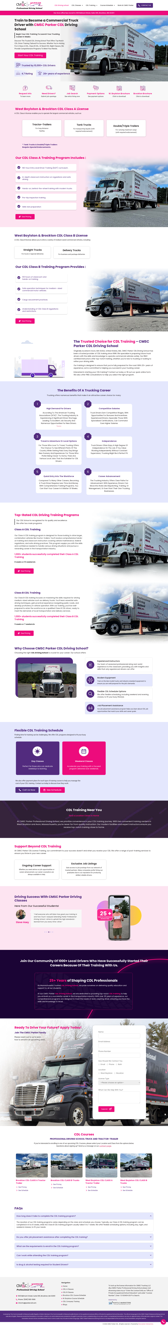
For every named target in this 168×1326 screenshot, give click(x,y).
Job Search (72, 93)
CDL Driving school (62, 5)
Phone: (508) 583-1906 (26, 1313)
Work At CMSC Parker (125, 5)
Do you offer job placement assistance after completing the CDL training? (52, 1250)
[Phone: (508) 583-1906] (16, 1313)
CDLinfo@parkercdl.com (27, 1316)
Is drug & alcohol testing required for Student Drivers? (42, 1278)
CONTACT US (146, 5)
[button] (44, 954)
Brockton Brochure (142, 93)
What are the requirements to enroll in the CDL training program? (48, 1259)
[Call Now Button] (163, 1322)
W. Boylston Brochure (119, 93)
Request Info (25, 93)
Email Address (104, 1055)
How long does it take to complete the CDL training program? (46, 1229)
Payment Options (96, 93)
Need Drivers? (49, 93)
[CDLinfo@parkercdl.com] (16, 1316)
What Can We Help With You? (110, 1104)
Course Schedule (106, 5)
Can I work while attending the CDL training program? (42, 1269)
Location (111, 1085)
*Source (58, 426)
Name (101, 1046)
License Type (103, 1092)
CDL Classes (76, 5)
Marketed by (112, 1313)
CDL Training (90, 5)
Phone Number (104, 1065)
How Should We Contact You (110, 1076)
